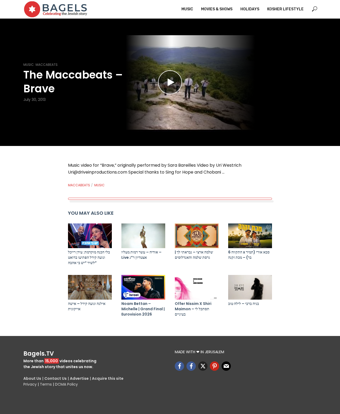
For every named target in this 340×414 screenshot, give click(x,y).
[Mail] (226, 366)
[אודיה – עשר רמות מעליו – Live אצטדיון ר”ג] (143, 235)
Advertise (79, 378)
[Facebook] (179, 366)
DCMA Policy (66, 384)
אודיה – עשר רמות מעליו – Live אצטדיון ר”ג (141, 254)
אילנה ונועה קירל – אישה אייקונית (86, 306)
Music (187, 9)
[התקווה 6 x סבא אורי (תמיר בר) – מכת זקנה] (250, 235)
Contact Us (55, 378)
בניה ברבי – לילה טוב (243, 303)
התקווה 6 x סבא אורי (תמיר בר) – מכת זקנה (249, 254)
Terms (46, 384)
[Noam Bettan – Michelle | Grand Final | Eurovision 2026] (143, 287)
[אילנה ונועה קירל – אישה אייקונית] (90, 287)
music (99, 185)
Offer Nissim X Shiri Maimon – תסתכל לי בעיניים (193, 309)
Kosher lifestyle (285, 9)
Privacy (30, 384)
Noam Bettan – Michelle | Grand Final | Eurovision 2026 (143, 309)
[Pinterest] (214, 366)
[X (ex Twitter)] (202, 366)
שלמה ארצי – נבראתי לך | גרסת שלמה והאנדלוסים (194, 254)
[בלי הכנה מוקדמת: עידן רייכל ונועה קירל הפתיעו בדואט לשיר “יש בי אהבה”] (90, 235)
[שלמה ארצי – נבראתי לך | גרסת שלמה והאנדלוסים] (197, 235)
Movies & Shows (216, 9)
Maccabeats (47, 64)
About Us (32, 378)
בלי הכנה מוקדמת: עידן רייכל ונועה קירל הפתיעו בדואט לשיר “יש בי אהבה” (89, 257)
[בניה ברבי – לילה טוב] (250, 287)
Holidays (249, 9)
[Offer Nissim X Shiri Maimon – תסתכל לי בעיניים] (197, 287)
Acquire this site (108, 378)
